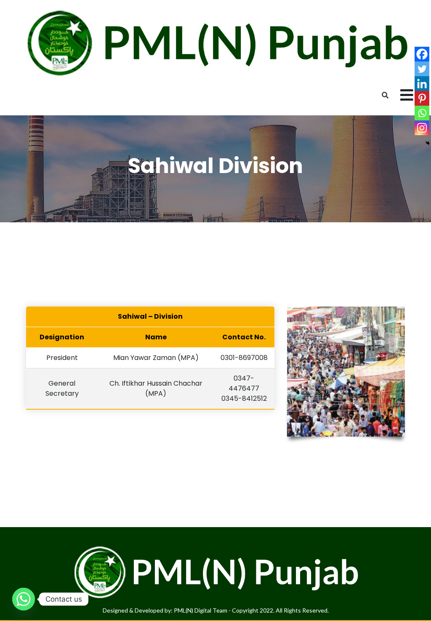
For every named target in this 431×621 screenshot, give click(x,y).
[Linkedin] (422, 83)
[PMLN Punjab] (215, 42)
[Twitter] (422, 68)
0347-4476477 (244, 383)
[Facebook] (422, 54)
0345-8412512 (244, 398)
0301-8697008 (244, 357)
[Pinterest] (422, 98)
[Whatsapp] (422, 113)
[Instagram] (422, 127)
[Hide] (427, 143)
